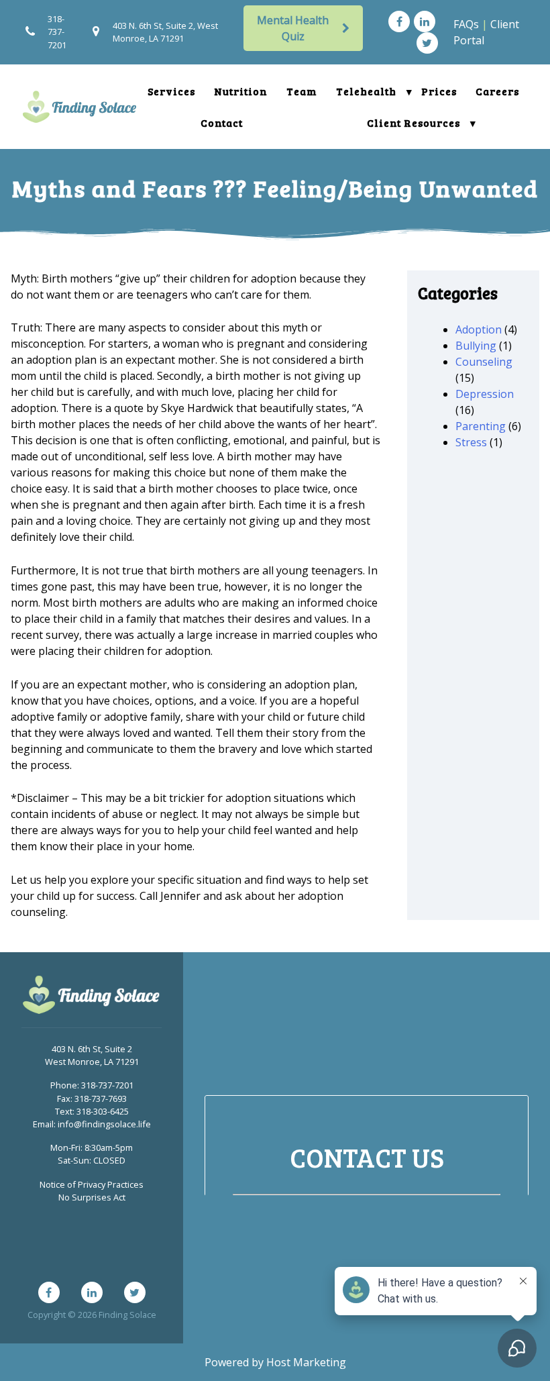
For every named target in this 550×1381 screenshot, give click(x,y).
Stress (471, 442)
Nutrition (241, 91)
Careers (497, 91)
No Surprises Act (91, 1197)
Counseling (483, 361)
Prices (439, 91)
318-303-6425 (102, 1111)
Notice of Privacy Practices (92, 1184)
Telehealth (366, 91)
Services (171, 91)
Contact (222, 122)
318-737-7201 (57, 31)
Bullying (475, 345)
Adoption (478, 329)
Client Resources (413, 122)
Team (301, 91)
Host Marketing (306, 1362)
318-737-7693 (100, 1098)
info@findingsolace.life (104, 1124)
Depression (484, 394)
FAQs (466, 24)
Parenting (480, 426)
